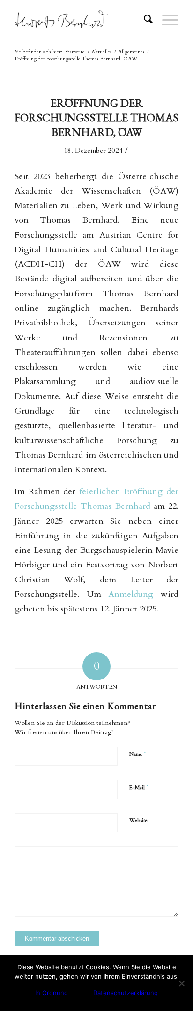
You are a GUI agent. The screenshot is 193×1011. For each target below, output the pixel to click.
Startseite (75, 51)
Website (138, 820)
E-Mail (138, 787)
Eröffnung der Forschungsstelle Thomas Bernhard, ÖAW (96, 117)
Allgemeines (131, 51)
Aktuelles (101, 51)
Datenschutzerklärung (125, 992)
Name (137, 754)
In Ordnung (51, 992)
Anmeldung (130, 594)
